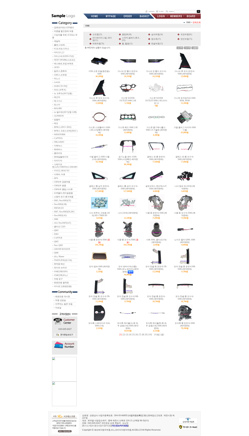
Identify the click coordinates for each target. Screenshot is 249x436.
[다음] (157, 334)
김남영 (125, 423)
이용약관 (106, 425)
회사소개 (87, 425)
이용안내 (96, 425)
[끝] (162, 334)
